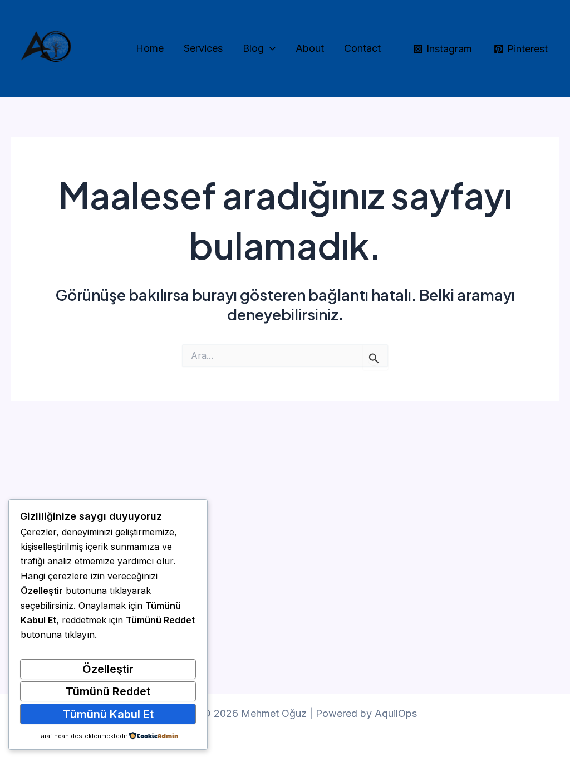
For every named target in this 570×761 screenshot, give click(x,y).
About (310, 48)
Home (150, 48)
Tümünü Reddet (108, 691)
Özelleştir (108, 669)
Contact (362, 48)
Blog (253, 48)
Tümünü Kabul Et (108, 714)
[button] (270, 49)
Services (203, 48)
